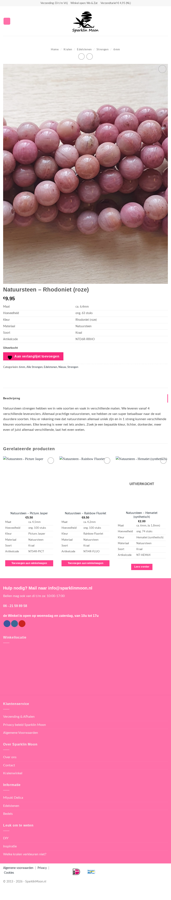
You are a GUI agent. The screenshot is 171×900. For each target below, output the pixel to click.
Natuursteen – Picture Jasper (29, 513)
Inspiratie (10, 846)
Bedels (8, 813)
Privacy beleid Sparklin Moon (24, 724)
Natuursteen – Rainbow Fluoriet (85, 513)
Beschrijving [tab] (11, 398)
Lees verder (142, 566)
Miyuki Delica (13, 797)
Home (55, 49)
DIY (6, 838)
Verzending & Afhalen (19, 716)
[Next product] (81, 56)
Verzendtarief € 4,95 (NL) (116, 3)
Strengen (102, 49)
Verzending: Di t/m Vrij (54, 3)
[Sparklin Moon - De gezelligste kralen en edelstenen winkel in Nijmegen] (85, 21)
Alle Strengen (34, 367)
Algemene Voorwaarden (20, 732)
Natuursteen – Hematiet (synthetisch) (141, 514)
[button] (7, 21)
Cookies (9, 872)
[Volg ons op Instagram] (14, 623)
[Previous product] (89, 56)
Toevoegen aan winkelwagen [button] (29, 563)
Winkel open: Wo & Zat (84, 3)
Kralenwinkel (12, 773)
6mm (116, 49)
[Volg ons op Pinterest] (22, 623)
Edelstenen (84, 49)
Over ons (9, 757)
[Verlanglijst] (152, 21)
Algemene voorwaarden (18, 868)
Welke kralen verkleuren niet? (24, 854)
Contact (9, 765)
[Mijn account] (159, 21)
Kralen (68, 49)
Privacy (42, 868)
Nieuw (62, 367)
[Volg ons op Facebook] (7, 623)
